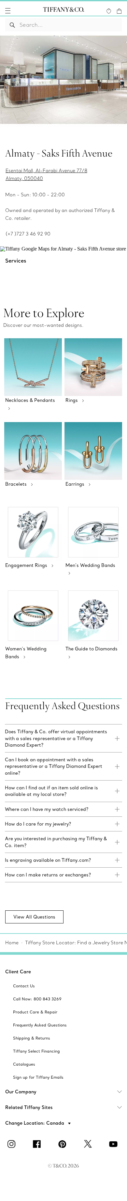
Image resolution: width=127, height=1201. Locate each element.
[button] (7, 10)
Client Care (18, 972)
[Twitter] (89, 1144)
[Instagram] (12, 1144)
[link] (63, 738)
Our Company (20, 1092)
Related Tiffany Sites (29, 1107)
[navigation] (7, 10)
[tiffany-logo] (63, 11)
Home (12, 943)
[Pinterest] (63, 1144)
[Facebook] (38, 1144)
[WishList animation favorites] (108, 11)
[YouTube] (114, 1144)
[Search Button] (12, 24)
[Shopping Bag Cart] (119, 11)
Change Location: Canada (35, 1123)
